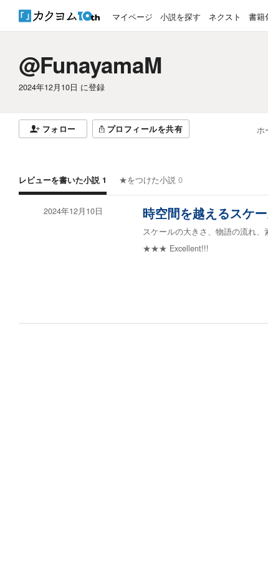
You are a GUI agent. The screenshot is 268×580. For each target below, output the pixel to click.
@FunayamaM (90, 64)
